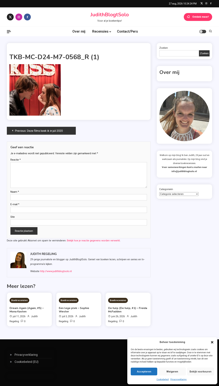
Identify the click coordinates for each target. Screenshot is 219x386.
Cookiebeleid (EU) (26, 362)
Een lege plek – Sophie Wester (74, 309)
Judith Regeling (43, 254)
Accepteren (144, 371)
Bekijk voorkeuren (200, 371)
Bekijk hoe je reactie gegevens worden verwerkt (93, 240)
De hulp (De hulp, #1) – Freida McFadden (127, 309)
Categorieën (166, 189)
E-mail (14, 204)
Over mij (78, 31)
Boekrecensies (19, 300)
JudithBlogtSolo (109, 14)
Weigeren (172, 371)
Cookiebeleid (163, 379)
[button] (212, 342)
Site (12, 216)
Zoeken (163, 47)
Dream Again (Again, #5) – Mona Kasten (27, 309)
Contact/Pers (127, 31)
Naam (14, 191)
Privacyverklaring (178, 379)
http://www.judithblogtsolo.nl (56, 271)
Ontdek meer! (200, 16)
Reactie (15, 159)
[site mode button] (202, 31)
